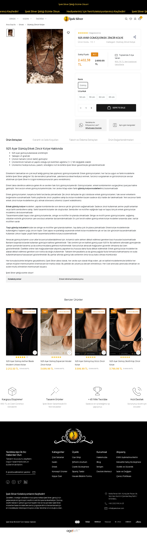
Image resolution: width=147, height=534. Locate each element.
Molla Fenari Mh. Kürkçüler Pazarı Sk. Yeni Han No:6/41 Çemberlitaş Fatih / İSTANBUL (123, 496)
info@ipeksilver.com (116, 508)
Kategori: (121, 41)
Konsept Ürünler (59, 471)
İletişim (100, 466)
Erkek (54, 466)
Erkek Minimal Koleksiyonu (71, 279)
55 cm (92, 97)
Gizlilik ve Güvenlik (124, 466)
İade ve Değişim (123, 471)
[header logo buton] (73, 18)
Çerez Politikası (123, 476)
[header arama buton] (126, 18)
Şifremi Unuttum (79, 462)
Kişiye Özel (57, 476)
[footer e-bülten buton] (33, 472)
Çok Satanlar (58, 457)
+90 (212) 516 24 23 (116, 503)
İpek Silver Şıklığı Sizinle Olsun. (34, 11)
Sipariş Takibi (78, 471)
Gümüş (83, 85)
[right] (142, 339)
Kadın (54, 462)
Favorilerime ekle (68, 32)
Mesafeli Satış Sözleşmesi (128, 462)
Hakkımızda (102, 457)
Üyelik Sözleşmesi (80, 466)
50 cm (82, 97)
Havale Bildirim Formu (82, 476)
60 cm (102, 97)
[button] (14, 18)
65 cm (112, 97)
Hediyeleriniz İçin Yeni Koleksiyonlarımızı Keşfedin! (88, 11)
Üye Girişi (76, 457)
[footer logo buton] (73, 436)
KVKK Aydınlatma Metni (127, 457)
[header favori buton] (130, 18)
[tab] (14, 140)
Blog (99, 462)
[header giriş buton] (135, 18)
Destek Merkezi (104, 471)
